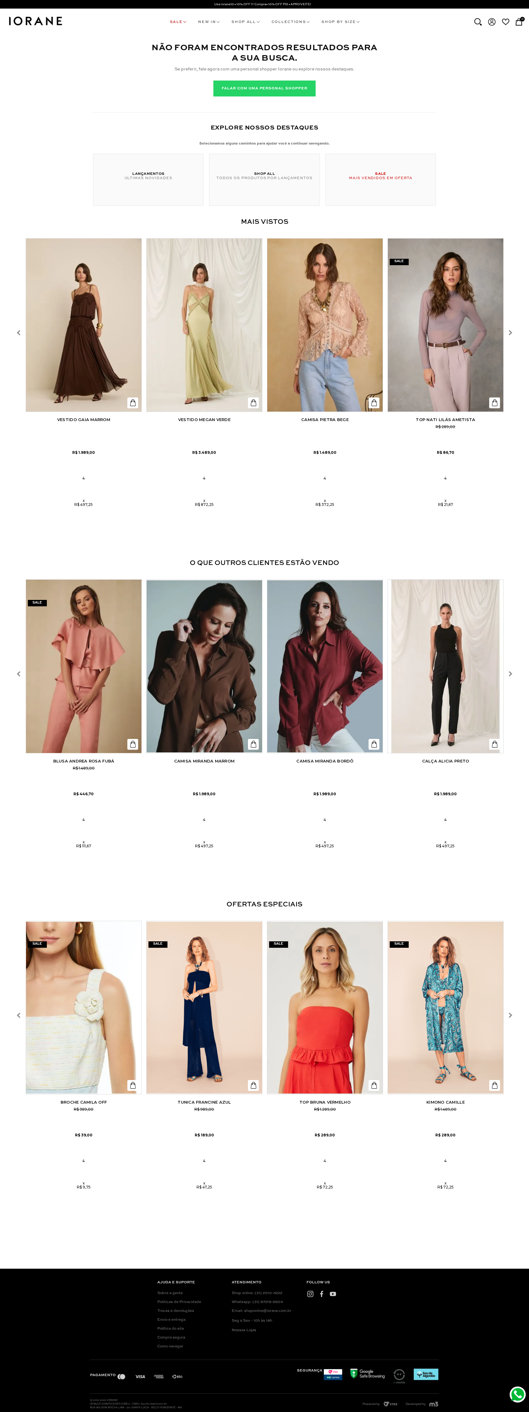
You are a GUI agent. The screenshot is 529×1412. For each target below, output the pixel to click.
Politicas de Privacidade (179, 1302)
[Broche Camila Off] (83, 1007)
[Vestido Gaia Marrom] (83, 325)
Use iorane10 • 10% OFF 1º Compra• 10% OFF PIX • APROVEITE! (262, 4)
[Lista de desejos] (505, 22)
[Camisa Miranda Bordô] (325, 666)
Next (510, 332)
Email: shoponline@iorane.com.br (261, 1311)
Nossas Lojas (244, 1330)
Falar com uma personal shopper (264, 88)
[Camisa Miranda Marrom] (204, 666)
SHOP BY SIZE (338, 22)
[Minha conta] (491, 21)
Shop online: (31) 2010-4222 (257, 1293)
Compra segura (171, 1337)
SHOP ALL (243, 22)
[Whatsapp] (518, 1395)
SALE (176, 22)
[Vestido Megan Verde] (204, 325)
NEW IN (207, 22)
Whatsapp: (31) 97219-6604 (257, 1302)
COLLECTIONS (289, 22)
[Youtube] (333, 1294)
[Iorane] (35, 26)
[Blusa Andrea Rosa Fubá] (83, 666)
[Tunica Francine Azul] (204, 1007)
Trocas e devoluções (175, 1311)
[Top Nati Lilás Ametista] (445, 325)
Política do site (170, 1329)
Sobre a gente (170, 1293)
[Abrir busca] (478, 21)
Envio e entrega (171, 1320)
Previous (19, 332)
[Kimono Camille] (445, 1007)
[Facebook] (321, 1294)
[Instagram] (310, 1294)
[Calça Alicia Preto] (445, 666)
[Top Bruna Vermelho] (325, 1007)
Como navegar (170, 1346)
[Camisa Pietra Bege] (325, 325)
